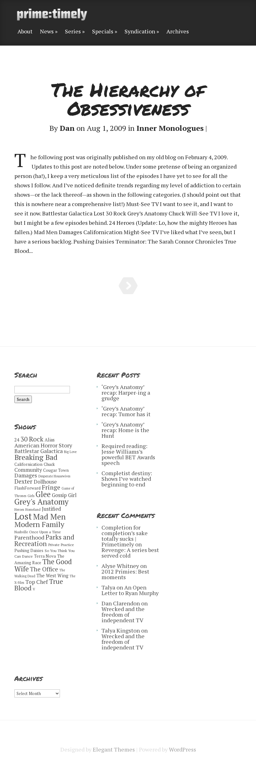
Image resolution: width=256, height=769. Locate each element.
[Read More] (128, 285)
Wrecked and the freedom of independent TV (123, 614)
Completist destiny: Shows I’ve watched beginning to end (126, 478)
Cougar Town (56, 470)
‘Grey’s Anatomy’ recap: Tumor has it (125, 411)
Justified (51, 508)
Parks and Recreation (44, 540)
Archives (177, 31)
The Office (44, 569)
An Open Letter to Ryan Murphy (130, 590)
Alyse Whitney (120, 565)
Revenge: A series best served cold (130, 552)
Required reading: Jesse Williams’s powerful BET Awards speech (128, 454)
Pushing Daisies (28, 550)
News (47, 31)
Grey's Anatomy (41, 501)
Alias (50, 440)
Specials (102, 31)
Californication (28, 464)
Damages (25, 475)
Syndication (140, 31)
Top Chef (36, 581)
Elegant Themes (114, 749)
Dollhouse (45, 481)
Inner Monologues (170, 128)
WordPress (182, 749)
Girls (30, 496)
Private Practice (61, 544)
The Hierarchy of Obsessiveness (128, 98)
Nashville (21, 532)
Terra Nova (45, 556)
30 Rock (32, 439)
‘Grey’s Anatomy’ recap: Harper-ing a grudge (125, 392)
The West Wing (52, 576)
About (24, 31)
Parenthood (29, 537)
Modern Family (39, 524)
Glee (43, 494)
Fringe (51, 487)
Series (73, 31)
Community (28, 469)
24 (16, 440)
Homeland (33, 509)
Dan (67, 128)
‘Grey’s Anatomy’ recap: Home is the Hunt (125, 430)
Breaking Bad (35, 457)
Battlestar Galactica (38, 451)
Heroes (19, 509)
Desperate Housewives (54, 476)
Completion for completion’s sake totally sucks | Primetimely (124, 536)
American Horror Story (43, 445)
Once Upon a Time (45, 532)
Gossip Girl (64, 495)
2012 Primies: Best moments (125, 574)
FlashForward (27, 488)
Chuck (49, 464)
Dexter (23, 481)
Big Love (70, 452)
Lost (23, 516)
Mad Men (49, 516)
